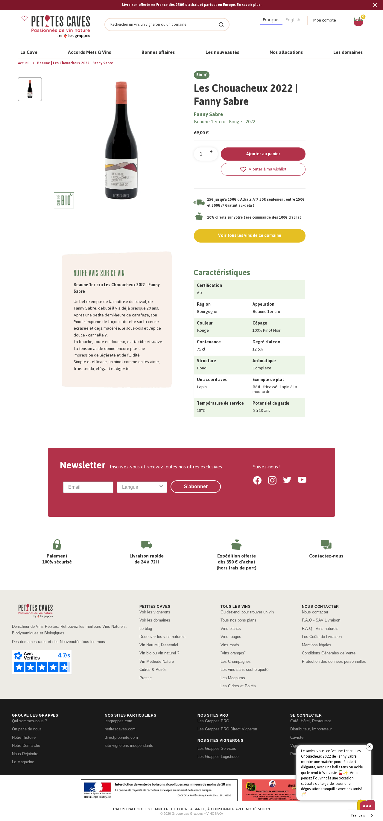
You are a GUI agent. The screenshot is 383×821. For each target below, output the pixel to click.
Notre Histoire (24, 737)
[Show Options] (161, 487)
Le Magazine (23, 762)
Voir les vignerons (154, 612)
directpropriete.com (121, 737)
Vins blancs (231, 628)
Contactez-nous (326, 555)
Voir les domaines (154, 620)
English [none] (292, 19)
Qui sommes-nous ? (29, 721)
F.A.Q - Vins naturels (320, 628)
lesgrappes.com (118, 721)
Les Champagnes (236, 661)
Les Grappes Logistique (217, 756)
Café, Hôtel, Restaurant (310, 721)
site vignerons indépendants (129, 745)
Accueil (24, 63)
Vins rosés (230, 645)
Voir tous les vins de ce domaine (249, 235)
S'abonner (196, 486)
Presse (145, 678)
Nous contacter (315, 612)
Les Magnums (233, 678)
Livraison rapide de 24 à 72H (147, 558)
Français (358, 815)
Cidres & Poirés (153, 669)
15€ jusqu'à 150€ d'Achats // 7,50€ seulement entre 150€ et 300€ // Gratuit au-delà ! (256, 202)
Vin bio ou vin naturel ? (159, 653)
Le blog (145, 628)
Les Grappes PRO (213, 721)
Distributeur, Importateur (311, 729)
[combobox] (140, 487)
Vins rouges (231, 636)
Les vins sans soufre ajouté (244, 669)
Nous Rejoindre (25, 754)
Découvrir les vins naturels (162, 636)
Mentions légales (316, 645)
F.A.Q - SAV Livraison (321, 620)
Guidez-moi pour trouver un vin (247, 612)
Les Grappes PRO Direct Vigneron (227, 729)
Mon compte (324, 20)
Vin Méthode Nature (156, 661)
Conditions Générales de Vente (328, 653)
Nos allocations (286, 52)
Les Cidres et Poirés (238, 686)
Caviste (296, 737)
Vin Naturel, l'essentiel (158, 645)
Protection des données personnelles (334, 661)
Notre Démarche (26, 745)
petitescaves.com (120, 729)
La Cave (28, 52)
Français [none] (271, 19)
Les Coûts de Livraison (322, 636)
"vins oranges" (233, 653)
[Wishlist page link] (25, 18)
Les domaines (348, 52)
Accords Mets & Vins (89, 52)
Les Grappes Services (216, 748)
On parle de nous (27, 729)
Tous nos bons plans (238, 620)
